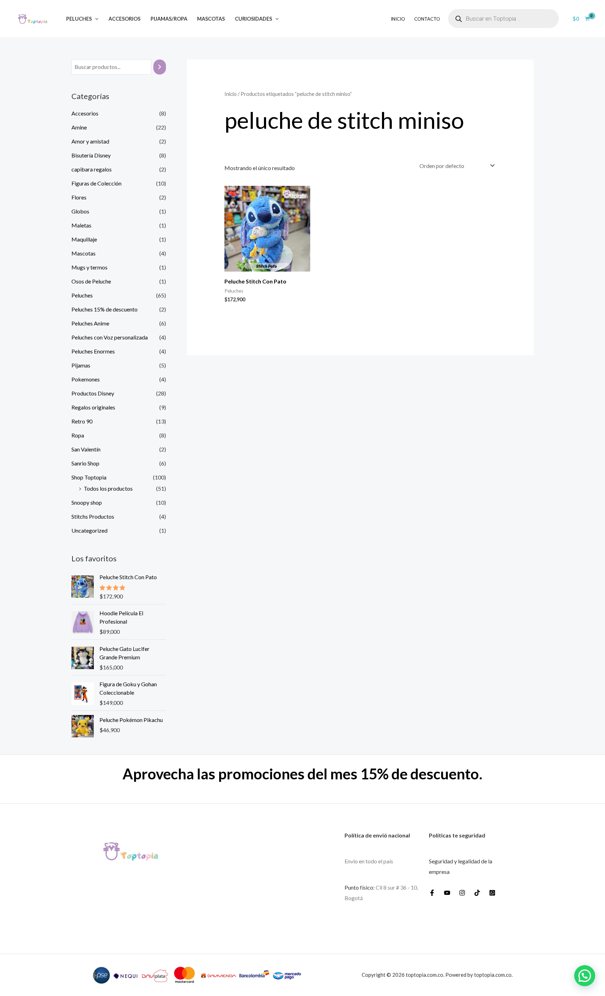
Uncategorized (89, 530)
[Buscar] (159, 67)
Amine (79, 127)
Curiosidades (253, 19)
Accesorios (124, 19)
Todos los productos (108, 488)
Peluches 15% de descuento (104, 309)
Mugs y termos (89, 267)
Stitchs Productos (92, 516)
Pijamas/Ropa (169, 19)
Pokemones (85, 379)
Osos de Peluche (91, 281)
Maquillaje (84, 239)
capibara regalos (91, 169)
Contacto (427, 19)
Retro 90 (81, 421)
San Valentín (85, 449)
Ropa (77, 435)
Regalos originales (93, 407)
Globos (80, 211)
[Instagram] (462, 893)
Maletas (81, 225)
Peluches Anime (90, 323)
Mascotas (211, 19)
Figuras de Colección (96, 183)
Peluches (79, 19)
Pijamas (80, 365)
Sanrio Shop (85, 463)
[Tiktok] (477, 893)
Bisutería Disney (91, 155)
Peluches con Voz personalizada (109, 337)
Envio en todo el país (369, 861)
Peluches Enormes (93, 351)
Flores (78, 197)
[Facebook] (432, 893)
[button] (95, 19)
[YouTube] (447, 893)
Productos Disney (92, 393)
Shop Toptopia (88, 477)
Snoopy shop (86, 502)
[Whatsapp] (492, 893)
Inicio (398, 19)
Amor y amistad (90, 141)
